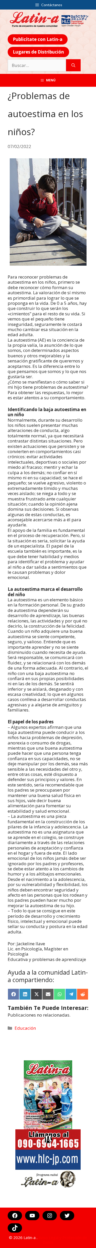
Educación (25, 1028)
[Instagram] (49, 1215)
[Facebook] (15, 1215)
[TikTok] (15, 1228)
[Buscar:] (37, 65)
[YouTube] (32, 1215)
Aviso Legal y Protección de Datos (62, 1240)
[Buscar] (73, 65)
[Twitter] (67, 1215)
